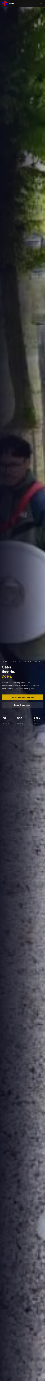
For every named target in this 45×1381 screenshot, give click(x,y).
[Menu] (41, 3)
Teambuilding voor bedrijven (22, 697)
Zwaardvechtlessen (22, 705)
